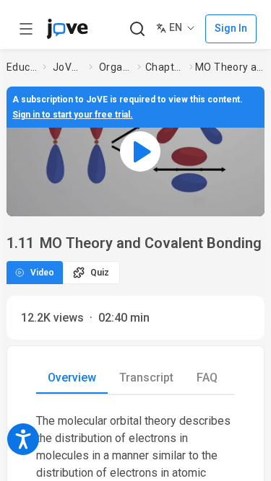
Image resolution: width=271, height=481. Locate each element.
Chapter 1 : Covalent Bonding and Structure (164, 67)
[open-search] (136, 29)
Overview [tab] (72, 377)
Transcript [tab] (146, 377)
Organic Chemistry (115, 67)
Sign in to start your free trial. (72, 115)
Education (22, 67)
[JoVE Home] (67, 29)
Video (42, 273)
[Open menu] (26, 28)
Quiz (99, 273)
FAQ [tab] (207, 377)
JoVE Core (68, 67)
